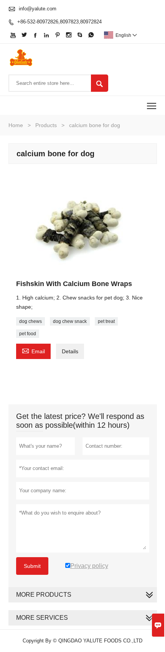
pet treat (106, 321)
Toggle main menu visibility (151, 105)
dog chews (30, 321)
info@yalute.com (37, 9)
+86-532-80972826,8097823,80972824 (59, 22)
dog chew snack (70, 321)
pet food (27, 333)
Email (33, 350)
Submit (32, 566)
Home (15, 125)
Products (46, 125)
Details (70, 351)
